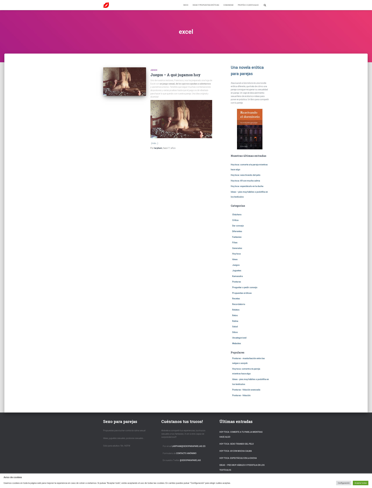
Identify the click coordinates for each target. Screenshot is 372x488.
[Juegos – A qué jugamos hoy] (124, 81)
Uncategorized (239, 338)
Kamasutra (237, 276)
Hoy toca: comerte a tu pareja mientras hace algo (241, 434)
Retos (235, 315)
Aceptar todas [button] (361, 483)
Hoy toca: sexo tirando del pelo (245, 175)
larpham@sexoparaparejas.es (188, 446)
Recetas (236, 298)
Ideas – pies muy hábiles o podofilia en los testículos (242, 467)
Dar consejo (238, 226)
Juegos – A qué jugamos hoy (175, 74)
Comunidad (228, 5)
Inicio (185, 5)
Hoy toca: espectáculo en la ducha (247, 186)
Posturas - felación (241, 395)
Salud (235, 326)
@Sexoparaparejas (190, 460)
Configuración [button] (344, 483)
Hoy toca (236, 254)
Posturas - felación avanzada (246, 390)
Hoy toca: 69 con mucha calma (245, 181)
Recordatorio (238, 304)
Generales (237, 248)
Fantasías (237, 237)
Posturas (236, 282)
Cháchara (236, 214)
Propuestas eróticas (242, 293)
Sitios (235, 332)
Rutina (235, 321)
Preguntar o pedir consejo (244, 287)
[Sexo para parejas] (106, 5)
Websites (236, 343)
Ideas (235, 259)
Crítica (235, 220)
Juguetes (236, 270)
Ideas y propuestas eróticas (206, 5)
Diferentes (237, 231)
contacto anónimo (186, 453)
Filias (234, 242)
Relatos (235, 310)
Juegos (153, 70)
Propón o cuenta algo (248, 5)
